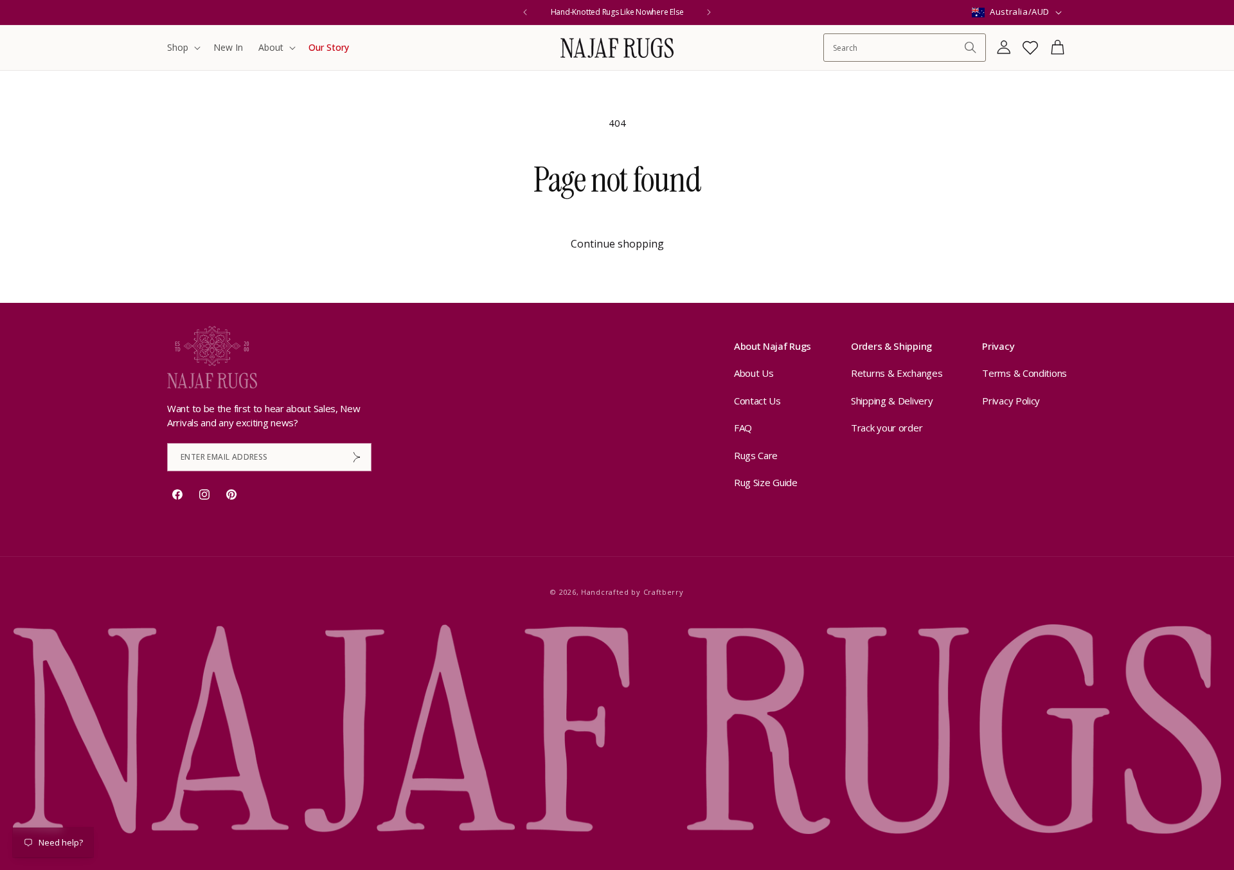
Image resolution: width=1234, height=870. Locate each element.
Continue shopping (617, 244)
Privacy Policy (1011, 400)
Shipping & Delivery (892, 400)
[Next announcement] (709, 12)
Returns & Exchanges (896, 373)
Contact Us (757, 400)
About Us (754, 373)
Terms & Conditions (1024, 373)
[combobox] (898, 48)
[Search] (970, 47)
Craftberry (663, 592)
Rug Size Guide (766, 482)
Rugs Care (756, 455)
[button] (182, 47)
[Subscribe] (357, 457)
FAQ (743, 427)
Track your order (886, 427)
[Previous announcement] (525, 12)
